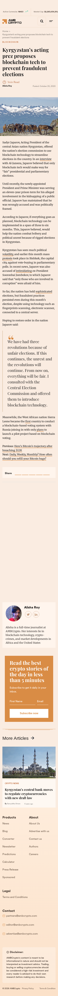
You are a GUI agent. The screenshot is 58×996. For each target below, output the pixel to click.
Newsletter (8, 846)
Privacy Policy (28, 989)
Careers (33, 854)
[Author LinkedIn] (36, 614)
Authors (33, 846)
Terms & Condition (47, 989)
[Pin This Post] (32, 472)
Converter (8, 839)
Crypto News (12, 784)
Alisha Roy (7, 86)
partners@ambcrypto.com (21, 916)
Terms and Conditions (15, 897)
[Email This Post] (39, 472)
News (5, 823)
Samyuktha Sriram (13, 804)
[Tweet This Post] (25, 472)
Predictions (9, 854)
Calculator (8, 862)
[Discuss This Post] (46, 472)
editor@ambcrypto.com (20, 925)
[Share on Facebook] (18, 472)
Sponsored (8, 877)
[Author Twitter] (28, 614)
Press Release (10, 870)
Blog (5, 831)
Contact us (35, 839)
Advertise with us (39, 831)
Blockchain (10, 42)
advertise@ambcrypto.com (22, 934)
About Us (34, 823)
